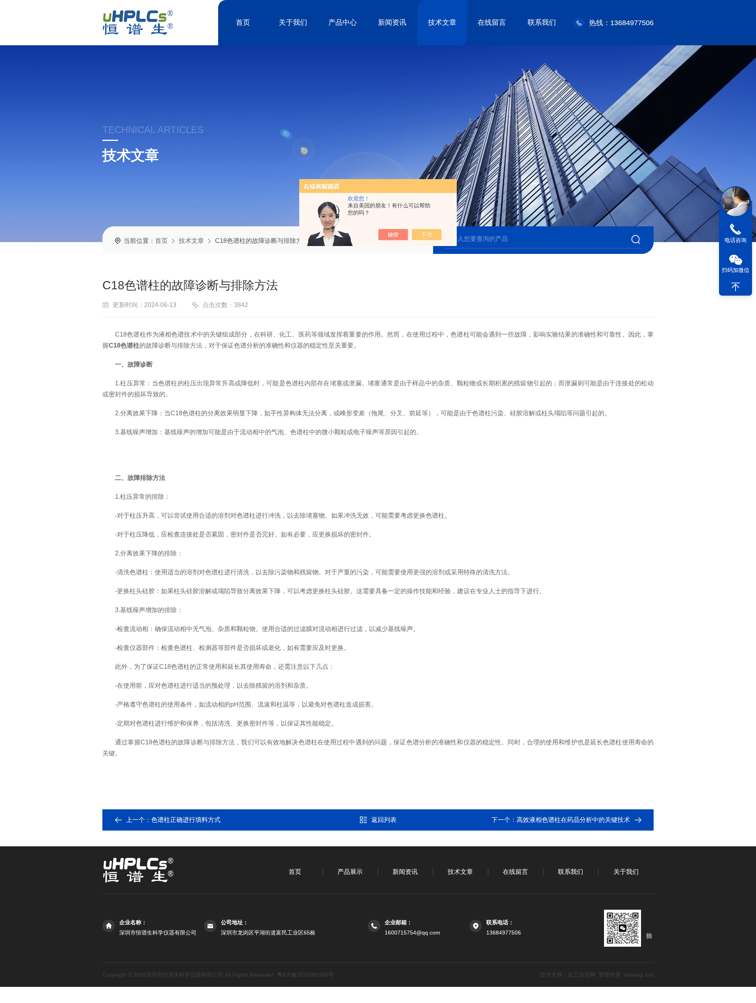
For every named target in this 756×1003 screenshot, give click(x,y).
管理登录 (609, 975)
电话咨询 (735, 240)
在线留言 (492, 22)
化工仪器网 (581, 975)
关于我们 (293, 22)
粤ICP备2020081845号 (305, 975)
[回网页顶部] (735, 287)
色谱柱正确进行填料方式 (185, 819)
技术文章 (442, 22)
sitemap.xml (639, 975)
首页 (243, 22)
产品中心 (342, 22)
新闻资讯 (392, 22)
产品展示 (350, 871)
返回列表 (384, 819)
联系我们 (542, 22)
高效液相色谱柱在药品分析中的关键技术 (573, 819)
